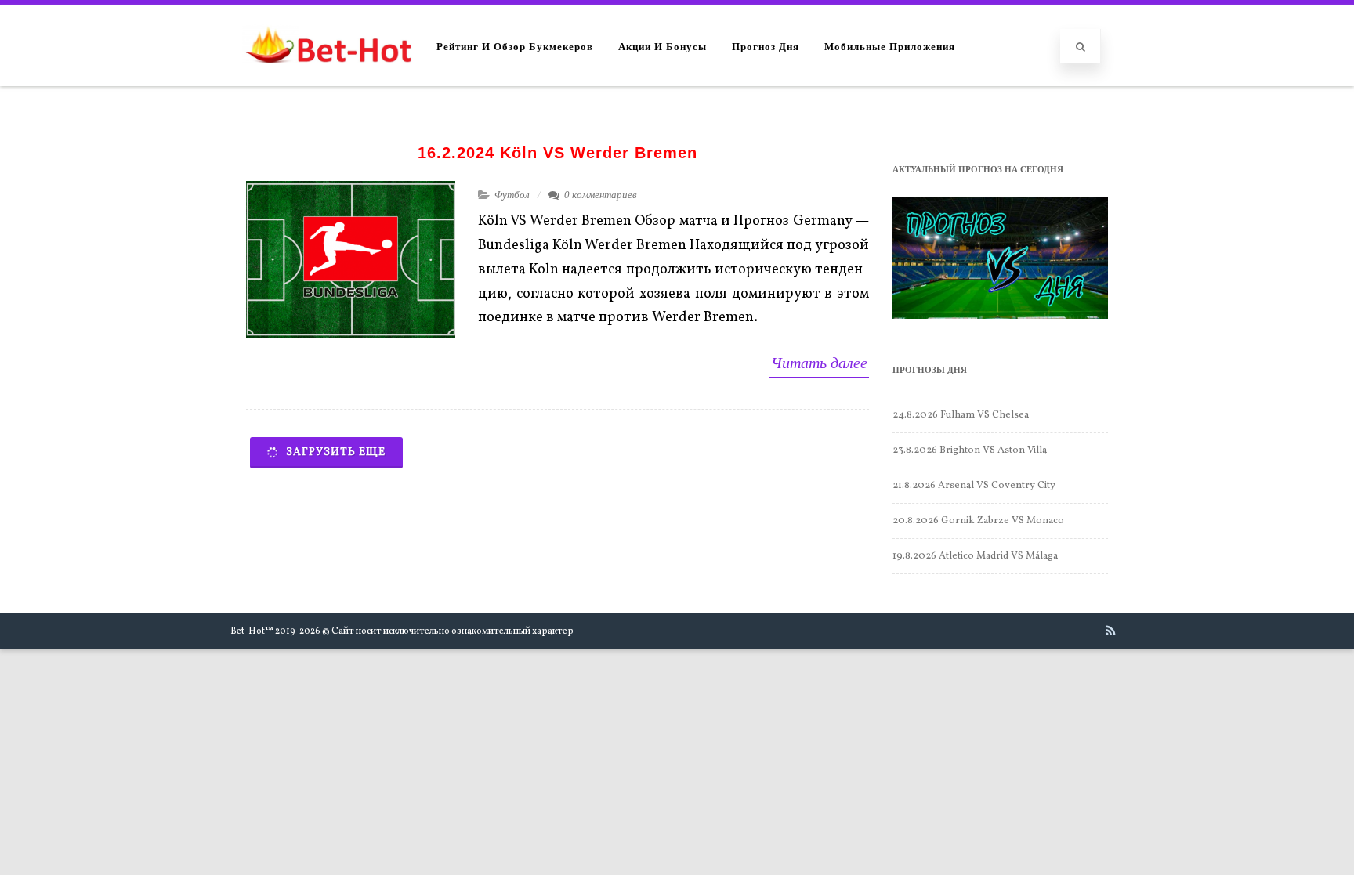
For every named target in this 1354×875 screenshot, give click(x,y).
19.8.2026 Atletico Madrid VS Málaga (975, 556)
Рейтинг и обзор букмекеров (514, 45)
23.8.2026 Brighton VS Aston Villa (969, 450)
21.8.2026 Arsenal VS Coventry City (973, 486)
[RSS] (1111, 630)
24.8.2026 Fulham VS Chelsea (960, 415)
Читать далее (819, 362)
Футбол (512, 195)
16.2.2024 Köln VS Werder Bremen (557, 152)
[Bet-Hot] (328, 79)
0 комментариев (600, 195)
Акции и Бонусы (662, 45)
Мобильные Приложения (889, 45)
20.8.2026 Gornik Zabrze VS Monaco (978, 521)
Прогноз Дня (765, 45)
